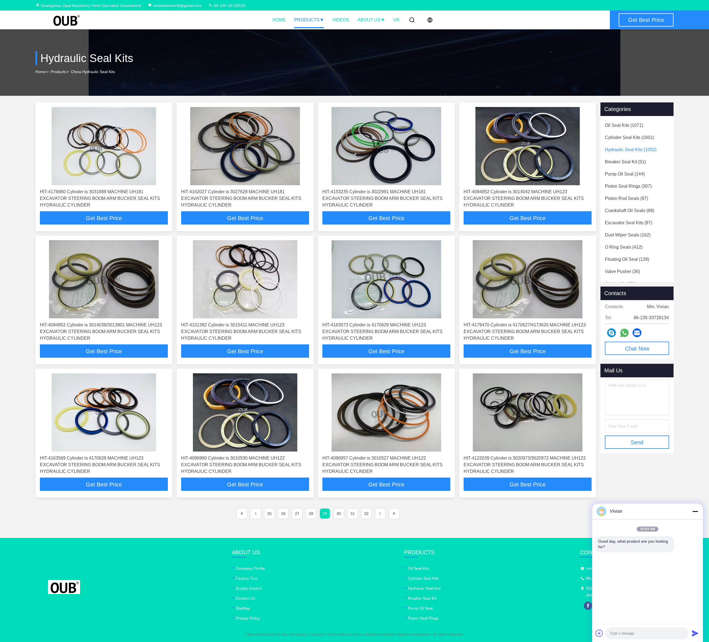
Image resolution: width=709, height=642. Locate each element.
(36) (622, 271)
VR (396, 19)
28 (311, 513)
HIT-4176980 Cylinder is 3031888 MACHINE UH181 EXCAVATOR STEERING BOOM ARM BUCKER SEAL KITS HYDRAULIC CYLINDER (100, 198)
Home (279, 19)
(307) (628, 186)
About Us (369, 19)
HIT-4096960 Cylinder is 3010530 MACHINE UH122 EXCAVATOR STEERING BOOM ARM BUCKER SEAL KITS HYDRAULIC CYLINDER (241, 465)
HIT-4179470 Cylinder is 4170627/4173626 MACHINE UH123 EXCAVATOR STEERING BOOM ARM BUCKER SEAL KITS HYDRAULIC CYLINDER (525, 332)
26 (283, 513)
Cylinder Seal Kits (423, 578)
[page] (242, 514)
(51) (625, 161)
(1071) (624, 125)
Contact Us (245, 598)
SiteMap (243, 608)
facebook (588, 606)
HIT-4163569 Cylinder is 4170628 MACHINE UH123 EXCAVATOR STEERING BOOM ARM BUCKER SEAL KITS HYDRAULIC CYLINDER (100, 465)
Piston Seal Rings (423, 618)
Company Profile (250, 568)
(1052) (630, 149)
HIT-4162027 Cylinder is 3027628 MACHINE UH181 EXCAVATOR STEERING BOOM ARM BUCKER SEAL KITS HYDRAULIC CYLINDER (241, 198)
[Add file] (599, 633)
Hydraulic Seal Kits (424, 588)
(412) (624, 247)
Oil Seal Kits (418, 568)
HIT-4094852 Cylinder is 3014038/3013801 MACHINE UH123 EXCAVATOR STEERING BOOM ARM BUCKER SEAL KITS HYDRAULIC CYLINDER (101, 332)
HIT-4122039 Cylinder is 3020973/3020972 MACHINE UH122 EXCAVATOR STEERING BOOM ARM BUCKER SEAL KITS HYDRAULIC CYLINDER (525, 465)
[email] (637, 332)
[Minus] (695, 511)
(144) (625, 174)
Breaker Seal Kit (422, 598)
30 (338, 513)
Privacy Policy (248, 618)
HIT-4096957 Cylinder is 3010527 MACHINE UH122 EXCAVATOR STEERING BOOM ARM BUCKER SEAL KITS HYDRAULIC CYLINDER (382, 465)
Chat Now (637, 349)
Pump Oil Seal (420, 608)
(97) (626, 198)
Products (307, 19)
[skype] (611, 332)
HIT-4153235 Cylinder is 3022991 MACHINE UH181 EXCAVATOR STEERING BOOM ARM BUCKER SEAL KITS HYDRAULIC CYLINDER (382, 198)
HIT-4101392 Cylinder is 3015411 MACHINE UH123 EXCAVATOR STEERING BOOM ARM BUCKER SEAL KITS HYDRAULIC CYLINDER (241, 332)
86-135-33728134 (229, 5)
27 (297, 513)
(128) (627, 259)
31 (352, 513)
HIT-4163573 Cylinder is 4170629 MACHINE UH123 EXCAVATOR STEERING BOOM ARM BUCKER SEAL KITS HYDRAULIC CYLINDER (382, 332)
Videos (340, 19)
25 (269, 513)
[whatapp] (624, 333)
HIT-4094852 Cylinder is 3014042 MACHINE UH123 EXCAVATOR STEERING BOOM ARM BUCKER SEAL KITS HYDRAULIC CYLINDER (524, 198)
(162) (628, 235)
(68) (629, 210)
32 (366, 513)
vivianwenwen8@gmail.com (177, 5)
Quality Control (249, 588)
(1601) (629, 137)
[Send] (695, 633)
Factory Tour (247, 578)
